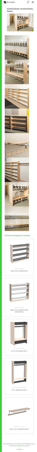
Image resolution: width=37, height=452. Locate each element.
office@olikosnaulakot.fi (23, 445)
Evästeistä (19, 449)
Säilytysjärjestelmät (19, 387)
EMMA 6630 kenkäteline (19, 271)
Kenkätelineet (19, 268)
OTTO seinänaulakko (19, 390)
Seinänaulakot (19, 426)
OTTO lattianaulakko (19, 351)
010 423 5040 (12, 445)
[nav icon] (32, 2)
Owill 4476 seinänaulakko (19, 429)
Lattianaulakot (19, 348)
